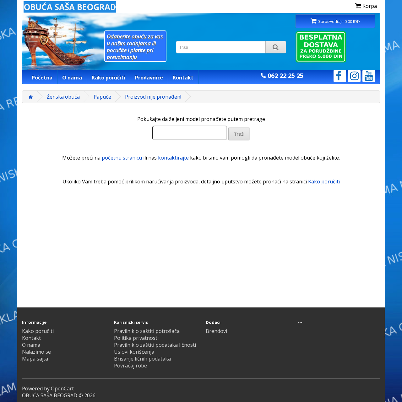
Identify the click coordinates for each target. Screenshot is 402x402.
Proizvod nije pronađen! (153, 96)
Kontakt (183, 77)
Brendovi (216, 331)
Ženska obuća (63, 96)
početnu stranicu (122, 157)
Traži (239, 134)
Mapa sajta (35, 358)
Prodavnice (149, 77)
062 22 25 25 (284, 75)
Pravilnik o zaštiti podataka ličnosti (155, 344)
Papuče (102, 96)
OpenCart (62, 388)
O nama (72, 77)
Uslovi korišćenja (134, 351)
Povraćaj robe (130, 365)
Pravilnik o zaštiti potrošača (147, 331)
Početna (42, 77)
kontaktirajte (173, 157)
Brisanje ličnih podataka (142, 358)
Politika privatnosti (136, 337)
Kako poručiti (108, 77)
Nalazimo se (36, 351)
